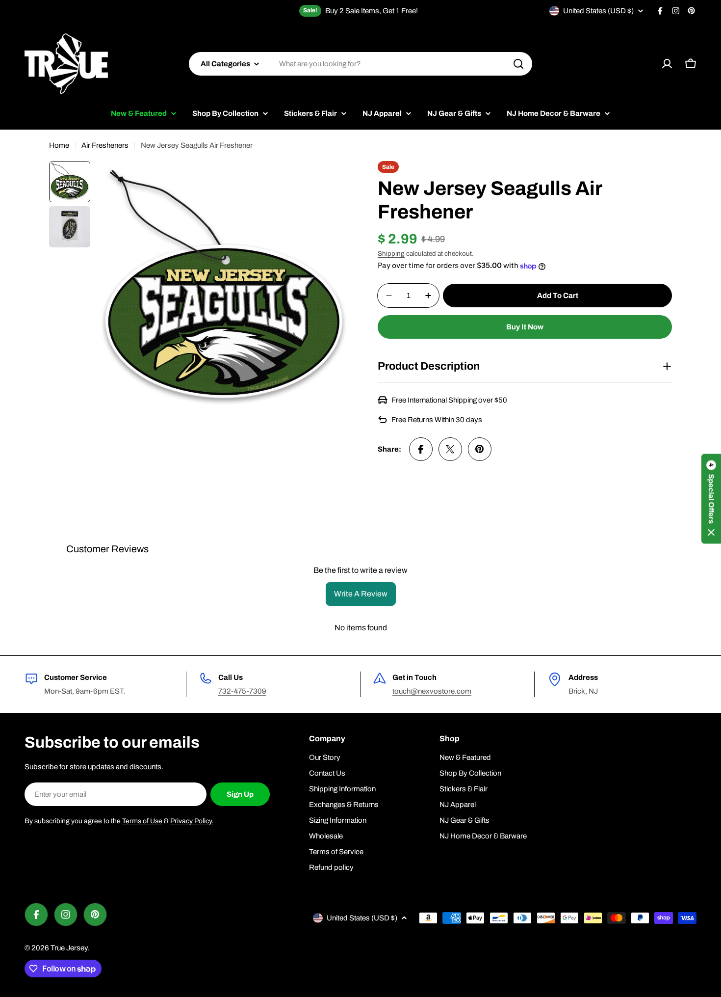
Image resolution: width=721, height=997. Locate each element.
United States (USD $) (598, 11)
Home (59, 145)
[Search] (518, 64)
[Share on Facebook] (421, 449)
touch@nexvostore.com (431, 691)
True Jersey (69, 948)
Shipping (391, 253)
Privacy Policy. (191, 821)
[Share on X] (450, 449)
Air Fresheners (105, 145)
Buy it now (524, 327)
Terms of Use (142, 821)
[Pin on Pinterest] (479, 449)
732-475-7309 (242, 691)
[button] (711, 498)
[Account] (667, 64)
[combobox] (360, 64)
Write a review (360, 594)
